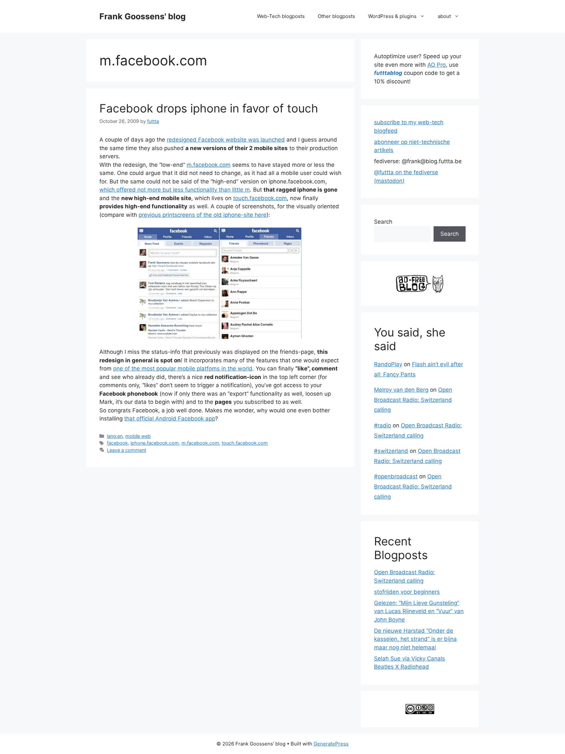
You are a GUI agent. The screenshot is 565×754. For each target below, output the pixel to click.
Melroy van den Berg (401, 389)
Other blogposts (336, 16)
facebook (117, 443)
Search (383, 221)
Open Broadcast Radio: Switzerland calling (413, 399)
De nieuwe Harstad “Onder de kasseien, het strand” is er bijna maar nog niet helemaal (415, 639)
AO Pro (436, 64)
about (444, 16)
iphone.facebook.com (154, 443)
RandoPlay (388, 364)
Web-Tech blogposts (281, 16)
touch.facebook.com (260, 198)
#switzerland (391, 451)
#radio (382, 425)
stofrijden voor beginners (407, 592)
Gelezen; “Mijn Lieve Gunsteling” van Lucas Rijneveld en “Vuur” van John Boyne (419, 611)
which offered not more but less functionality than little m (174, 189)
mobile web (138, 436)
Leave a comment (126, 450)
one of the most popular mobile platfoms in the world (182, 368)
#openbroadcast (396, 476)
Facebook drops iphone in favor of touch (208, 108)
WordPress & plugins (392, 16)
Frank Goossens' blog (142, 16)
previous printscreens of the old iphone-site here (202, 215)
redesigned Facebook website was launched (226, 139)
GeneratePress (331, 744)
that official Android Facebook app (169, 418)
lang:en (115, 436)
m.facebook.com (209, 165)
